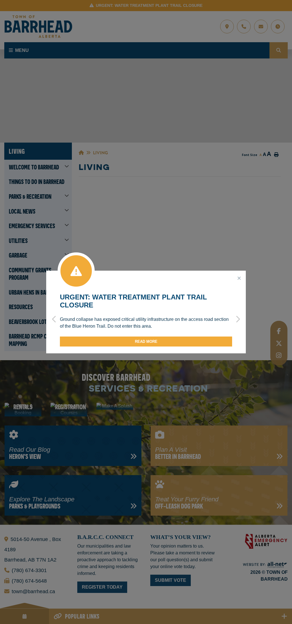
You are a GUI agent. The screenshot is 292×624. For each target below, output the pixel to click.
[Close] (239, 278)
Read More (146, 341)
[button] (54, 315)
